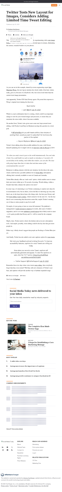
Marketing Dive (36, 463)
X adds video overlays (18, 361)
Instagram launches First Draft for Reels (25, 371)
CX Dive (34, 460)
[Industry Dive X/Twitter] (12, 447)
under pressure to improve (24, 209)
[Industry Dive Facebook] (7, 447)
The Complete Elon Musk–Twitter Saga (39, 327)
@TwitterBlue (17, 133)
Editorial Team (21, 447)
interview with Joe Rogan (41, 148)
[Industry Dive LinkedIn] (2, 447)
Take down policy (23, 486)
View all (8, 429)
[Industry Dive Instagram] (3, 450)
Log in (34, 453)
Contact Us (20, 450)
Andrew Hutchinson (13, 29)
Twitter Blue (39, 173)
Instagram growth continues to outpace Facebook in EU (30, 376)
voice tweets (51, 237)
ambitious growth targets (31, 211)
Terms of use (13, 486)
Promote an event (37, 450)
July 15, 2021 (36, 110)
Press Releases (21, 461)
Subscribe (54, 5)
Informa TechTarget (28, 478)
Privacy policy (5, 486)
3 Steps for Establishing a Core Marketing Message (41, 343)
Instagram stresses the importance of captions (27, 366)
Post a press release (17, 429)
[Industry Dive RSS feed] (12, 450)
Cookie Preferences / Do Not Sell (38, 486)
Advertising (35, 444)
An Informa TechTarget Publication (31, 1)
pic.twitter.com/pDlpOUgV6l (31, 257)
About (19, 444)
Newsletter (20, 453)
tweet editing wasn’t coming (17, 197)
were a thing (38, 265)
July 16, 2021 (41, 141)
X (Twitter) (16, 279)
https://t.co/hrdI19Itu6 (40, 255)
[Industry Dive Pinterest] (7, 450)
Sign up (15, 306)
